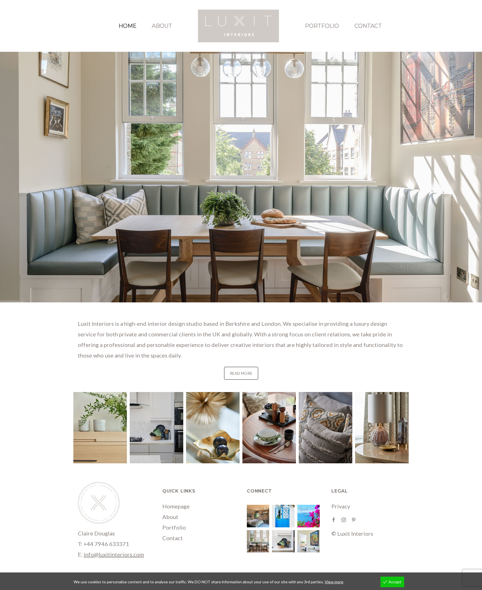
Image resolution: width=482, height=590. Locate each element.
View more (334, 581)
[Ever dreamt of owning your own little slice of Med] (308, 516)
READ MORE (241, 373)
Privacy (340, 506)
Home (128, 26)
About (162, 26)
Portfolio (322, 26)
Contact (368, 26)
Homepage (176, 506)
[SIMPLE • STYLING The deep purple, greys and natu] (283, 541)
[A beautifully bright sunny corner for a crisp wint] (258, 541)
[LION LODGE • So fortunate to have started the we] (258, 516)
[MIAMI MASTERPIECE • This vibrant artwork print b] (308, 541)
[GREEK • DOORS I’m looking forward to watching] (283, 516)
